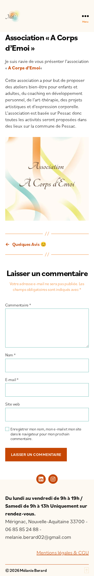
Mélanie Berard (33, 570)
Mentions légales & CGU (63, 552)
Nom (10, 355)
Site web (12, 404)
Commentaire (18, 305)
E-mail (12, 379)
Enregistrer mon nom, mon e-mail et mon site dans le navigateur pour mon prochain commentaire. (45, 434)
